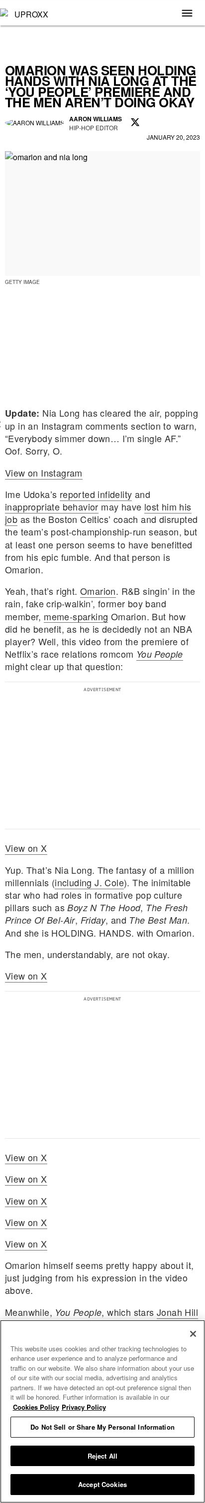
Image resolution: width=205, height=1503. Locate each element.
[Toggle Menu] (187, 14)
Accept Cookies (102, 1484)
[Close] (193, 1334)
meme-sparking (76, 616)
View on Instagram (44, 472)
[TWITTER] (135, 123)
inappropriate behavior (52, 506)
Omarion (98, 590)
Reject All (102, 1456)
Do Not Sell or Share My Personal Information (102, 1427)
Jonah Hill (177, 1311)
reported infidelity (96, 494)
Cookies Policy (36, 1407)
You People (159, 654)
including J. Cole (89, 882)
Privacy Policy (84, 1407)
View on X (26, 847)
